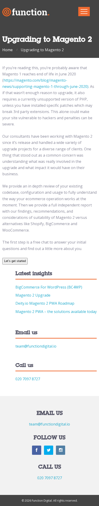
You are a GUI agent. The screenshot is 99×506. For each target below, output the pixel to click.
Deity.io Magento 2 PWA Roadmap (44, 303)
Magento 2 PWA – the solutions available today (56, 311)
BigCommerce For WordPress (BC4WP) (48, 287)
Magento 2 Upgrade (32, 295)
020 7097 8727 (27, 378)
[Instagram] (60, 450)
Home (7, 49)
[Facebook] (36, 450)
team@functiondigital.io (35, 346)
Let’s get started (15, 261)
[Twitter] (48, 450)
